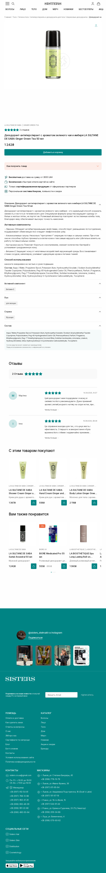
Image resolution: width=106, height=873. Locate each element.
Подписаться (35, 637)
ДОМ (44, 9)
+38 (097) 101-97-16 (50, 795)
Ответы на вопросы (15, 727)
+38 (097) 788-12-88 (19, 796)
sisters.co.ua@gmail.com (20, 775)
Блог (8, 744)
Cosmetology (15, 852)
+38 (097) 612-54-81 (19, 792)
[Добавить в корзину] (33, 502)
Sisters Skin (14, 840)
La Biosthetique (77, 549)
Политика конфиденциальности (20, 762)
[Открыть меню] (7, 4)
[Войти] (93, 4)
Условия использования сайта (20, 757)
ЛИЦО (23, 9)
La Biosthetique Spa (91, 549)
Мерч (43, 735)
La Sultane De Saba (12, 125)
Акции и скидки (48, 744)
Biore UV (43, 549)
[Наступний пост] (85, 655)
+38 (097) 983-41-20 (19, 800)
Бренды (44, 748)
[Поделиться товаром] (96, 25)
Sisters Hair (14, 834)
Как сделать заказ (14, 722)
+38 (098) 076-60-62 (51, 820)
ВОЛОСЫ (10, 9)
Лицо (43, 722)
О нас (8, 731)
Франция (9, 317)
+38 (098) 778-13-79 (50, 779)
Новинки (45, 740)
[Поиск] (13, 4)
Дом (43, 731)
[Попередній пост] (21, 655)
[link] (98, 4)
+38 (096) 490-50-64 (19, 812)
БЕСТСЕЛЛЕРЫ (86, 9)
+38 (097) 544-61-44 (50, 804)
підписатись (87, 694)
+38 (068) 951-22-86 (19, 808)
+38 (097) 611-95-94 (50, 787)
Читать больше (51, 410)
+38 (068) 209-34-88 (50, 812)
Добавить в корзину (53, 152)
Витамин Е (10, 289)
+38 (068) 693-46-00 (19, 804)
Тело (43, 727)
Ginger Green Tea (31, 125)
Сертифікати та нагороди (18, 740)
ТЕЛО (34, 9)
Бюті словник (12, 748)
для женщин (11, 303)
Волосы (44, 718)
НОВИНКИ (68, 9)
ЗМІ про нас (11, 735)
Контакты (10, 753)
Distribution (14, 846)
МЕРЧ (55, 9)
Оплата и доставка (15, 718)
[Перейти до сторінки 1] (51, 572)
